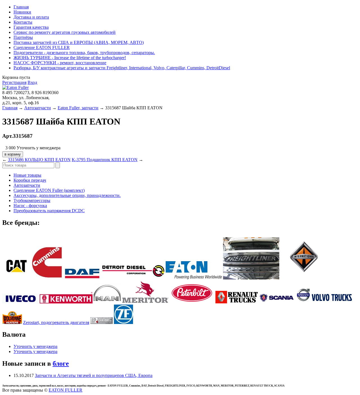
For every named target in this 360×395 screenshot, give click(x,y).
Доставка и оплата (31, 17)
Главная (21, 7)
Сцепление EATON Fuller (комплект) (49, 190)
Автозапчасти (37, 107)
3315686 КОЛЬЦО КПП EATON (39, 159)
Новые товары (27, 175)
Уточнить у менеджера (35, 346)
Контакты (23, 22)
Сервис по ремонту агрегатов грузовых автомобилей (65, 32)
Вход (32, 82)
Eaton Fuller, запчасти (78, 107)
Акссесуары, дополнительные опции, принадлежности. (67, 195)
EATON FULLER (65, 390)
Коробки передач (30, 180)
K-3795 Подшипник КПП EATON (105, 159)
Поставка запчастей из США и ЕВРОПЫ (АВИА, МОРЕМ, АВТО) (79, 42)
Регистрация (14, 82)
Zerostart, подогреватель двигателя (56, 322)
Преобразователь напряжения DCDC (49, 210)
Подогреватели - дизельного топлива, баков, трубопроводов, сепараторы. (84, 52)
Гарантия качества (31, 27)
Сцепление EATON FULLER (42, 47)
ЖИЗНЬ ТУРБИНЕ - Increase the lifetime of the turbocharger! (70, 57)
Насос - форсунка (30, 205)
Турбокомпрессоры (32, 200)
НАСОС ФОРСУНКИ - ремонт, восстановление (60, 62)
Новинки (22, 12)
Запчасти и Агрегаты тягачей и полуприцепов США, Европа (93, 375)
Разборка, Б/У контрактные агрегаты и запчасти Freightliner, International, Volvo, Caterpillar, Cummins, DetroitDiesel (122, 67)
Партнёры (23, 37)
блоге (61, 363)
